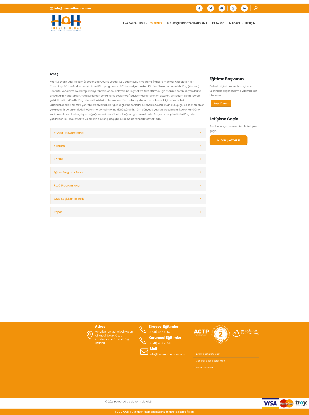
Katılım (58, 159)
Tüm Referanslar (154, 304)
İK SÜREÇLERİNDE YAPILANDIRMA (187, 23)
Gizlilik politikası (204, 367)
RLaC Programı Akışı (67, 185)
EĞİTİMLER (155, 23)
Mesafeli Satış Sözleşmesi (210, 360)
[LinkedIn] (244, 8)
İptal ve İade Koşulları (208, 353)
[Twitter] (210, 8)
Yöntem (59, 146)
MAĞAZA (235, 23)
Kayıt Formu (221, 103)
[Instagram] (233, 8)
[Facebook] (199, 8)
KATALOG (218, 23)
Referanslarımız (154, 274)
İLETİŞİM (250, 23)
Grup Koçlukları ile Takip (69, 199)
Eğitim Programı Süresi (68, 172)
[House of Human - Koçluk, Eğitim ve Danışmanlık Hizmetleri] (66, 23)
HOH (142, 23)
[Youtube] (222, 8)
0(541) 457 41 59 (230, 140)
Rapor (58, 212)
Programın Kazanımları (69, 132)
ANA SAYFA (130, 23)
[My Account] (256, 8)
